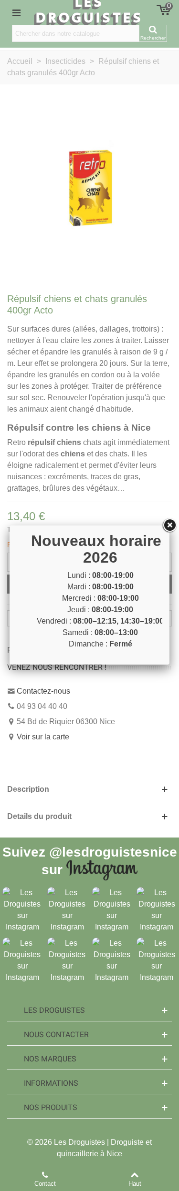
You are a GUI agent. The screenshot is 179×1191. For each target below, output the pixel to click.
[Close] (169, 525)
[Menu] (16, 12)
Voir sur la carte (43, 737)
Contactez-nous (43, 691)
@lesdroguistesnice (113, 852)
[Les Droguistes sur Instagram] (22, 910)
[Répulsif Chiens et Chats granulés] (89, 187)
